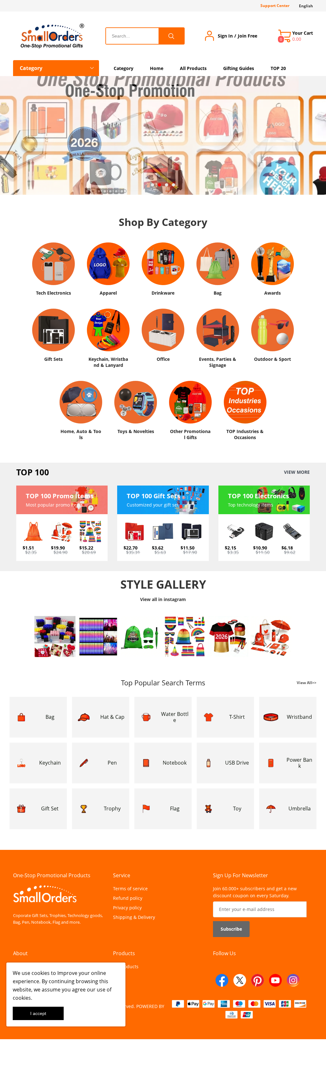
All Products (125, 966)
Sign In (225, 35)
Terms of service (130, 889)
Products (124, 953)
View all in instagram (163, 599)
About (20, 953)
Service (121, 875)
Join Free (247, 35)
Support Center (274, 5)
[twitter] (239, 980)
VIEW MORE (297, 472)
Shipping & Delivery (134, 917)
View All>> (306, 682)
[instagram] (293, 980)
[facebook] (222, 980)
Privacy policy (127, 908)
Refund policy (127, 898)
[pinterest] (257, 980)
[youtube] (275, 980)
